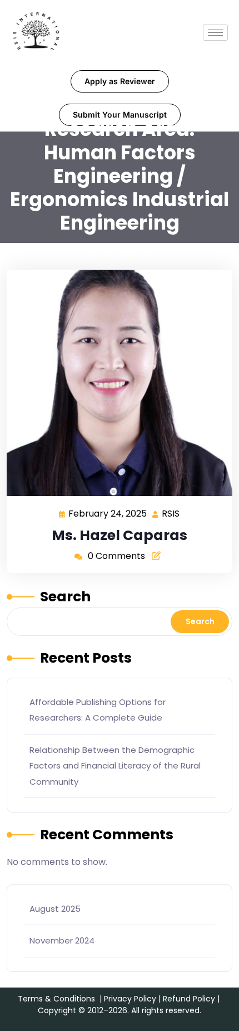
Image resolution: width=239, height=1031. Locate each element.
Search (65, 596)
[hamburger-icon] (215, 33)
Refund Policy (189, 998)
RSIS (171, 513)
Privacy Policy (130, 998)
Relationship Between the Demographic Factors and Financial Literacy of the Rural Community (115, 765)
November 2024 (61, 940)
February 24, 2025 (108, 513)
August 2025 (55, 909)
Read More (115, 382)
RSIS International (113, 250)
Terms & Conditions (56, 998)
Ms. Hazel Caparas (119, 535)
